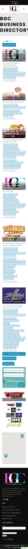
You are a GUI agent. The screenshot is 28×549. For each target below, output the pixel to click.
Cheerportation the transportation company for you (13, 131)
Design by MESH (16, 547)
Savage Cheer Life (11, 96)
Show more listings (14, 354)
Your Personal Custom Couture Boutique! (11, 185)
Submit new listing (10, 358)
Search (21, 384)
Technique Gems (10, 237)
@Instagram (11, 539)
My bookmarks (9, 363)
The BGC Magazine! (14, 1)
